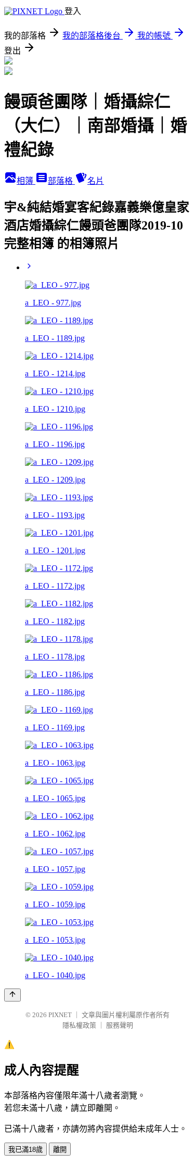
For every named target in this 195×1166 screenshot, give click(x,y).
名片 (95, 180)
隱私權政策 (79, 1025)
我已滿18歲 (25, 1150)
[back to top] (12, 995)
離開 (60, 1150)
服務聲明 (119, 1025)
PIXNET (60, 1015)
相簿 (26, 180)
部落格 (61, 180)
